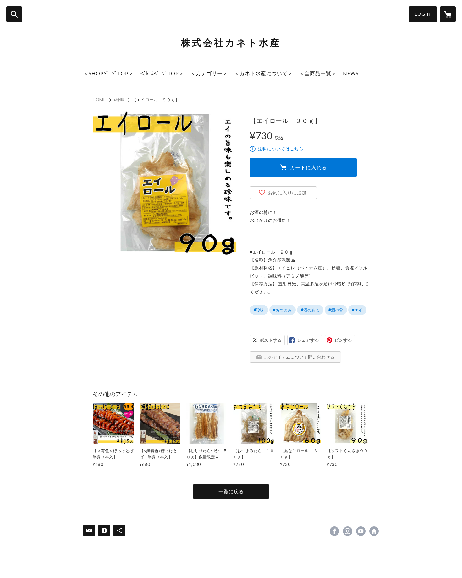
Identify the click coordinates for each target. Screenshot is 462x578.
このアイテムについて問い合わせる (299, 357)
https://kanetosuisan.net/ (374, 531)
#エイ (357, 309)
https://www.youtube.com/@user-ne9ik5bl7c (361, 531)
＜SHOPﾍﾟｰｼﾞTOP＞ (108, 73)
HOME (99, 99)
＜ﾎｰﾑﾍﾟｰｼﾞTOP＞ (162, 73)
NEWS (351, 73)
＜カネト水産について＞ (263, 73)
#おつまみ (282, 309)
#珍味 (259, 309)
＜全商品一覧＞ (318, 73)
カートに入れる (308, 167)
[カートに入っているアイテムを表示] (448, 14)
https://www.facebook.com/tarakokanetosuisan (334, 531)
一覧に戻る (231, 491)
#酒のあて (310, 309)
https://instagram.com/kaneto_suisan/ (347, 531)
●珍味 (119, 99)
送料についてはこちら (280, 148)
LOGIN (423, 14)
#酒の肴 (335, 309)
